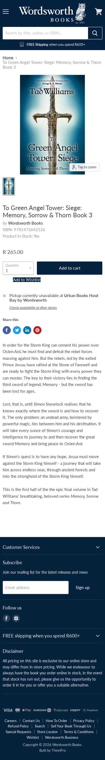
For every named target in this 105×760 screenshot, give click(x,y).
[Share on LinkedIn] (27, 330)
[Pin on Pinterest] (37, 330)
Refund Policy (18, 726)
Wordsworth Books (25, 223)
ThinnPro (59, 750)
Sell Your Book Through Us (71, 726)
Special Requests (18, 732)
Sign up (83, 587)
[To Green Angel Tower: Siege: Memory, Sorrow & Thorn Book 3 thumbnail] (9, 186)
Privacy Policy (83, 721)
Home (8, 57)
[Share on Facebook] (7, 330)
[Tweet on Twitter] (17, 330)
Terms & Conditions (79, 732)
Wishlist (33, 737)
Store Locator (47, 732)
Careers (11, 721)
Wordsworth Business (61, 737)
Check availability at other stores (33, 308)
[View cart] (98, 11)
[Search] (95, 33)
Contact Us (31, 721)
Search (40, 726)
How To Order (56, 721)
